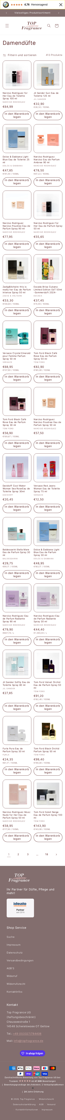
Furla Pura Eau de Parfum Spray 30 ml (14, 750)
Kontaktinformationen (27, 1109)
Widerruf (12, 976)
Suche (10, 936)
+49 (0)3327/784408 (27, 1033)
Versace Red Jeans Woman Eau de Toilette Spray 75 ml (47, 488)
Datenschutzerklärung (24, 1104)
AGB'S (10, 968)
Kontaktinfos (14, 991)
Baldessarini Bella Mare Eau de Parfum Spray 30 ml (16, 552)
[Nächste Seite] (56, 854)
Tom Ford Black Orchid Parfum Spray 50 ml (46, 750)
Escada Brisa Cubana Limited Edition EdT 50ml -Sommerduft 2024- (48, 289)
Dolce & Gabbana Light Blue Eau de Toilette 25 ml (16, 159)
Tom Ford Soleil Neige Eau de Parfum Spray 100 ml (48, 815)
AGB (41, 1104)
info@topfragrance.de (28, 1040)
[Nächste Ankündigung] (58, 13)
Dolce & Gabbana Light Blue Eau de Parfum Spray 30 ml (47, 552)
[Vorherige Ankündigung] (6, 13)
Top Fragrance (27, 1099)
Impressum (14, 944)
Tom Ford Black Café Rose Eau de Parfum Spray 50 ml (45, 356)
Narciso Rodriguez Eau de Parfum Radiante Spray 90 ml (15, 618)
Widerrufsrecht (16, 983)
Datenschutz (15, 952)
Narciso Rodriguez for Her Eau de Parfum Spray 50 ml (48, 226)
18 (46, 854)
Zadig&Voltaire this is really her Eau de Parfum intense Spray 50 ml (17, 289)
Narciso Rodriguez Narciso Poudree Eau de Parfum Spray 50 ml (47, 422)
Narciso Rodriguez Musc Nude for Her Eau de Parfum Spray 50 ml (16, 815)
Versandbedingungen (20, 960)
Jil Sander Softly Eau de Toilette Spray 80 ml (16, 683)
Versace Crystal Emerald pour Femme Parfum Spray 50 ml (16, 356)
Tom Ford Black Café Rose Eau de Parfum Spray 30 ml (14, 422)
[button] (7, 26)
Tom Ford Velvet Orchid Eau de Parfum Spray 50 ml (47, 685)
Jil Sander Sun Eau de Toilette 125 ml (46, 94)
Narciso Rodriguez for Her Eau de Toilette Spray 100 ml (15, 96)
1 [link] (9, 854)
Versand (51, 1104)
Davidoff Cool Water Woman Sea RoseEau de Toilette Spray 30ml (16, 488)
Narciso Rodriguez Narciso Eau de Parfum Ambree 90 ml (47, 159)
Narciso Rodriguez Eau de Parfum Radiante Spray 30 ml (47, 618)
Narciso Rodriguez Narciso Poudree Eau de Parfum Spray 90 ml (16, 226)
